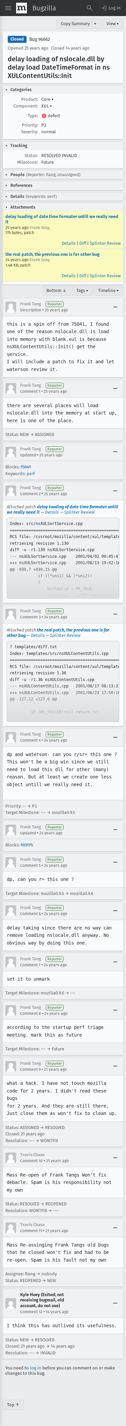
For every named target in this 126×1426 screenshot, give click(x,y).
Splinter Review (105, 243)
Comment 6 (30, 913)
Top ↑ (13, 1404)
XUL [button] (46, 105)
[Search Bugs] (89, 8)
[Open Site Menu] (8, 8)
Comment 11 (31, 1230)
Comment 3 (30, 617)
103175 (26, 844)
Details (69, 243)
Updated (28, 455)
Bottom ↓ (56, 290)
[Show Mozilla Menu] (21, 8)
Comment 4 (30, 740)
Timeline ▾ (108, 290)
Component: (25, 105)
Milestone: (27, 162)
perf (31, 473)
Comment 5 (30, 865)
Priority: (30, 125)
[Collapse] (115, 307)
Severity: (29, 131)
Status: (31, 155)
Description (30, 310)
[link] (63, 558)
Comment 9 (30, 1069)
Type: (33, 115)
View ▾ (113, 23)
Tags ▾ (82, 290)
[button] (110, 8)
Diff (82, 243)
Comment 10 (31, 1160)
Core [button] (47, 99)
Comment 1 (30, 391)
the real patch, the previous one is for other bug (52, 254)
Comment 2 (30, 494)
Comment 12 (31, 1311)
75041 (25, 466)
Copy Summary (75, 23)
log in (35, 1367)
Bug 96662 (39, 39)
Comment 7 (30, 965)
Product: (29, 99)
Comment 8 (30, 1013)
